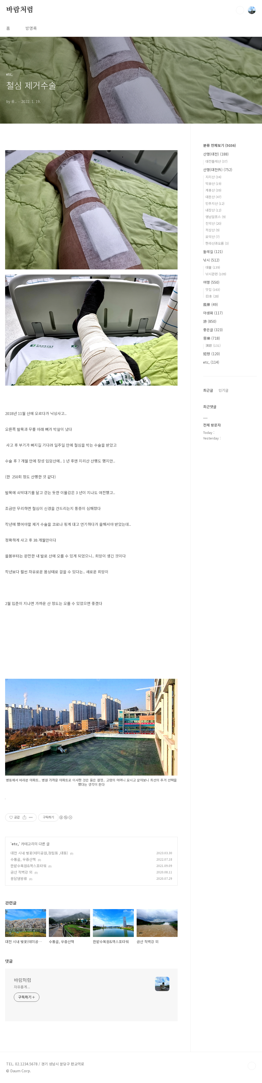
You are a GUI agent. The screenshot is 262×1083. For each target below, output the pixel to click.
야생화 (213, 312)
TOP (252, 1066)
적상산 (212, 230)
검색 (240, 10)
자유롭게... (22, 986)
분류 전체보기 (219, 145)
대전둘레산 (216, 161)
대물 (212, 267)
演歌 (213, 345)
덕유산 (213, 183)
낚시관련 (215, 273)
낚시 (211, 260)
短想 (211, 353)
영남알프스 (215, 216)
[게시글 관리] (31, 817)
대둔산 (213, 196)
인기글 (223, 390)
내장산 (213, 210)
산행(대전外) (217, 169)
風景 (210, 304)
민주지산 (214, 203)
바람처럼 (20, 10)
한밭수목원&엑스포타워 (28, 865)
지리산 (213, 176)
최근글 (208, 390)
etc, (15, 843)
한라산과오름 (217, 243)
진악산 (213, 223)
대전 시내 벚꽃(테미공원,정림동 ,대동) (39, 852)
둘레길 (213, 251)
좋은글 (213, 329)
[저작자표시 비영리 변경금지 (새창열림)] (65, 817)
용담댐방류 (18, 878)
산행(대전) (216, 154)
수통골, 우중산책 (23, 859)
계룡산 (213, 190)
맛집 (212, 289)
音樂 (211, 338)
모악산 (212, 236)
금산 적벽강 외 (21, 872)
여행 (211, 282)
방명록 (31, 28)
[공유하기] (24, 817)
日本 (212, 296)
